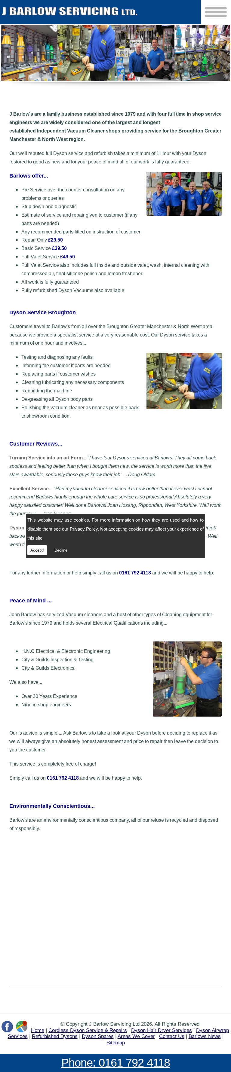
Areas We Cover (136, 1036)
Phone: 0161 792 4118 (115, 1062)
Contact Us (171, 1036)
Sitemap (115, 1043)
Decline (60, 550)
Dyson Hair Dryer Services (161, 1030)
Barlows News (205, 1036)
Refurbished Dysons (55, 1036)
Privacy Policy (84, 528)
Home (37, 1030)
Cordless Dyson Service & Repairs (87, 1030)
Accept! (37, 550)
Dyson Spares (98, 1036)
